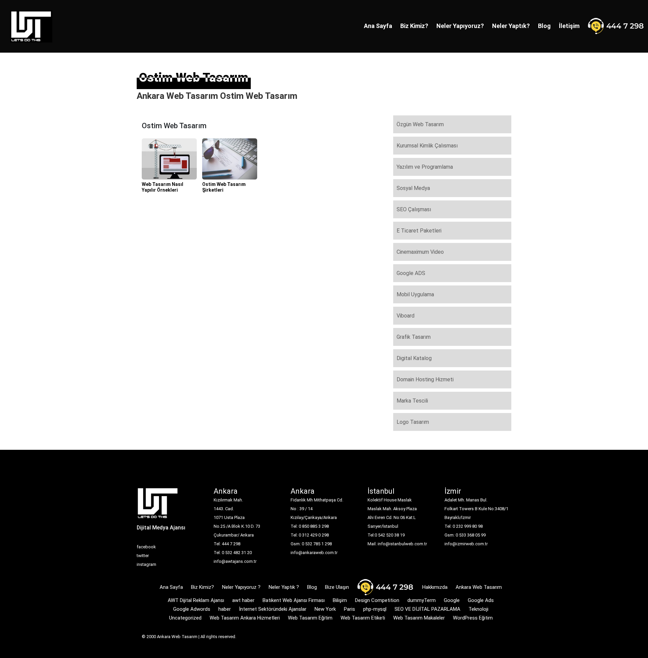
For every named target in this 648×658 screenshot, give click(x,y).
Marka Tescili (412, 400)
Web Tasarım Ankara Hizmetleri (245, 618)
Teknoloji (478, 609)
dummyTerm (421, 600)
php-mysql (374, 609)
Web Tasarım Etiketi (363, 618)
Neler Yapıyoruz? (460, 25)
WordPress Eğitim (473, 618)
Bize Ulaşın (337, 587)
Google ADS (411, 273)
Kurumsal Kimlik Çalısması (427, 145)
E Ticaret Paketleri (419, 230)
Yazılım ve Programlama (425, 167)
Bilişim (340, 600)
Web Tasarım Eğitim (310, 618)
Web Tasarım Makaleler (419, 618)
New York (325, 609)
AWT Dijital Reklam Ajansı (196, 600)
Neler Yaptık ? (284, 587)
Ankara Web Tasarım (479, 587)
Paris (349, 609)
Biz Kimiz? (414, 25)
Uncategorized (185, 618)
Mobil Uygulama (415, 294)
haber (224, 609)
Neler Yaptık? (511, 25)
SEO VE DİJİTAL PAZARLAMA (427, 609)
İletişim (569, 25)
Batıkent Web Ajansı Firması (294, 600)
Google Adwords (191, 609)
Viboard (405, 315)
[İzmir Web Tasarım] (158, 505)
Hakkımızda (435, 587)
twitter (143, 555)
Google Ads (481, 600)
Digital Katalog (414, 358)
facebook (146, 546)
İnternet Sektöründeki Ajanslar (272, 609)
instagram (146, 564)
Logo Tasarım (413, 422)
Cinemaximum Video (420, 252)
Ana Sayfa (378, 25)
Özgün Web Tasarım (420, 124)
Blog (544, 25)
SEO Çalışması (414, 209)
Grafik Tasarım (414, 337)
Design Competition (377, 600)
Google (452, 600)
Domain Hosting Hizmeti (425, 379)
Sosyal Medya (413, 188)
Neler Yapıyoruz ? (241, 587)
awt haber (243, 600)
